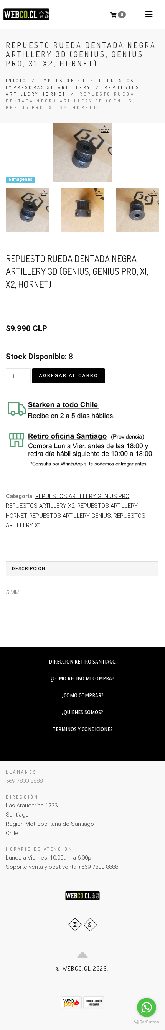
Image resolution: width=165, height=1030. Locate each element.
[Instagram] (75, 924)
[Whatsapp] (90, 924)
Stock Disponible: (36, 356)
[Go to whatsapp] (146, 1007)
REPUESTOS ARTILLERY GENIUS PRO (82, 496)
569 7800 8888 (24, 780)
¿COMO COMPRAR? (83, 695)
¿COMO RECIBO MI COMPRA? (82, 678)
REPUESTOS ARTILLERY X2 (40, 505)
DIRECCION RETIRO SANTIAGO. (83, 661)
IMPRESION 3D (63, 80)
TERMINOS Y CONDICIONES (83, 729)
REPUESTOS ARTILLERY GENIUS (70, 515)
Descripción (28, 568)
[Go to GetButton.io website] (146, 1022)
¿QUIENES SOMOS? (82, 712)
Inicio (16, 80)
